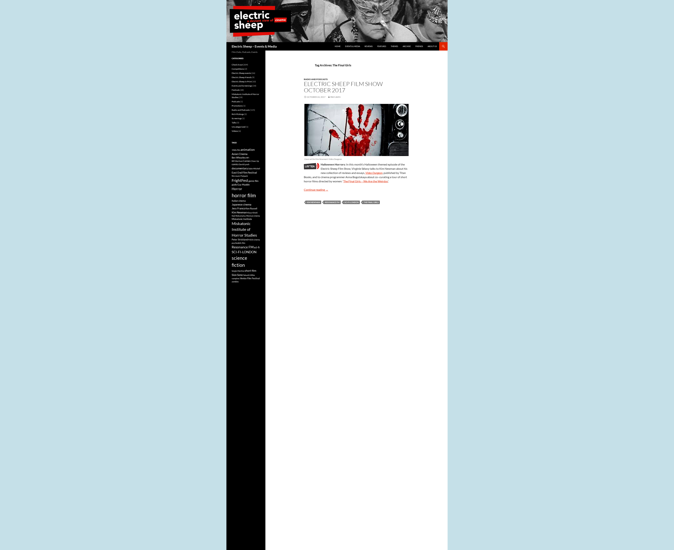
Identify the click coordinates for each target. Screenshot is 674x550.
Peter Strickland (240, 239)
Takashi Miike (249, 275)
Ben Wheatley (239, 157)
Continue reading (316, 189)
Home (338, 46)
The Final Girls (371, 202)
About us (432, 46)
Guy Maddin (243, 184)
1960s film (236, 150)
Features (381, 46)
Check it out (237, 64)
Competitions (238, 69)
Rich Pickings (238, 114)
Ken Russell (251, 208)
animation (248, 149)
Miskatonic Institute (242, 219)
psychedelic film (238, 243)
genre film (254, 181)
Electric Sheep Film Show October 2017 (343, 87)
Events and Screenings (242, 85)
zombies (235, 281)
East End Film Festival (244, 172)
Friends (419, 46)
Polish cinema (254, 239)
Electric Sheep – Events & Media (254, 46)
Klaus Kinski (252, 212)
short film (250, 270)
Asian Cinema (239, 153)
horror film (244, 195)
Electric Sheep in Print (242, 81)
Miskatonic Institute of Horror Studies (244, 229)
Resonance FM (332, 202)
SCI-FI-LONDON (351, 202)
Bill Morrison (237, 161)
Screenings (237, 118)
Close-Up (255, 161)
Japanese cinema (241, 204)
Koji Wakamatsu (239, 216)
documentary (240, 168)
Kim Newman (313, 202)
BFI (247, 158)
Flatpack (244, 176)
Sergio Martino (238, 271)
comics (235, 164)
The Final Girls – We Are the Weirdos (365, 181)
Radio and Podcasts (316, 79)
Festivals (236, 90)
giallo (234, 184)
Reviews (369, 46)
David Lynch (244, 164)
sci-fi (257, 247)
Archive (407, 46)
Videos (235, 131)
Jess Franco (238, 208)
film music (236, 176)
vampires (236, 278)
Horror (237, 189)
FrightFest (240, 180)
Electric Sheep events (241, 73)
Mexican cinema (253, 216)
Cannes (246, 161)
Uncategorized (238, 126)
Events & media (352, 46)
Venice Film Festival (250, 278)
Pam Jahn (335, 97)
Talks (234, 122)
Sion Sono (237, 274)
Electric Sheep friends (242, 77)
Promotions (237, 105)
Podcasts (236, 101)
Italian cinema (239, 200)
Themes (394, 46)
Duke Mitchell (254, 168)
